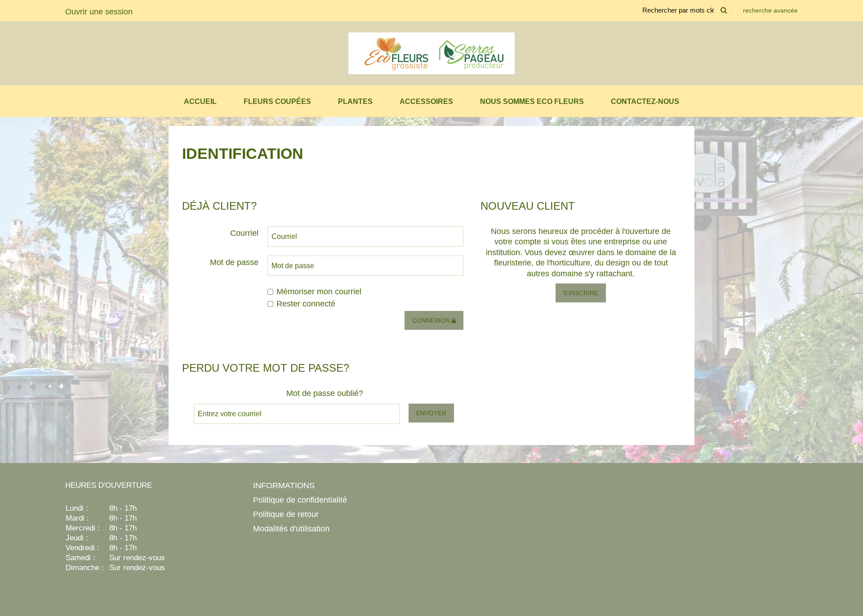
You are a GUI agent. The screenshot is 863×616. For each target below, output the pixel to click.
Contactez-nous (645, 101)
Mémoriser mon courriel (318, 291)
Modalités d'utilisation (291, 528)
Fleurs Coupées (277, 101)
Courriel (244, 233)
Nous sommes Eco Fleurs (532, 101)
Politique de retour (286, 514)
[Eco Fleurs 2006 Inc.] (431, 53)
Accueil (200, 101)
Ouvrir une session (99, 11)
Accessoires (426, 101)
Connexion (432, 320)
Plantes (355, 101)
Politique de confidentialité (300, 499)
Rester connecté (305, 303)
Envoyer (431, 413)
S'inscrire (580, 293)
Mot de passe (234, 262)
